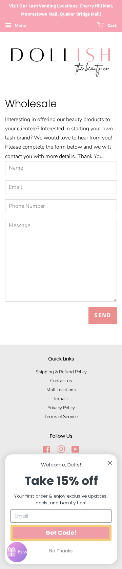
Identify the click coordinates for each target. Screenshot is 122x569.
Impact (61, 398)
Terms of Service (61, 416)
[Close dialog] (110, 462)
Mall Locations (61, 390)
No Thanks (61, 551)
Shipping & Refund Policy (61, 372)
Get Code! (60, 533)
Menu (19, 25)
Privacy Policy (61, 407)
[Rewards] (17, 552)
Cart (111, 25)
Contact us (61, 380)
